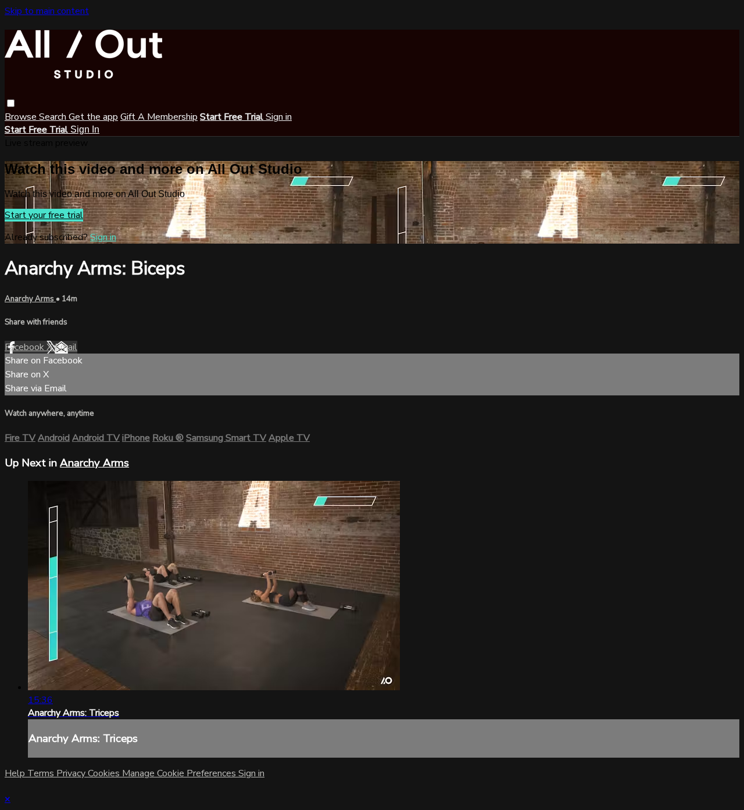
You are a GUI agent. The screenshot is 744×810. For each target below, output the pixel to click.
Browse (22, 116)
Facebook (25, 347)
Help (16, 773)
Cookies (105, 773)
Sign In (84, 129)
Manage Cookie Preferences (180, 773)
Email (66, 347)
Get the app (93, 116)
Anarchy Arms (30, 299)
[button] (11, 103)
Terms (41, 773)
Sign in (279, 116)
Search (54, 116)
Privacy (72, 773)
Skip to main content (47, 11)
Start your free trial (44, 215)
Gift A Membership (159, 116)
